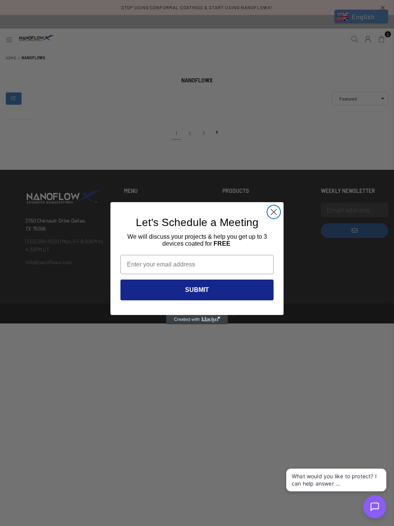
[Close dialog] (273, 212)
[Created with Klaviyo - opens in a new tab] (197, 319)
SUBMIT (197, 289)
